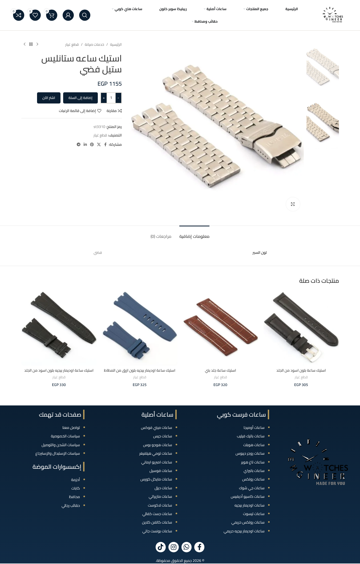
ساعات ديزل (163, 487)
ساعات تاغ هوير (253, 462)
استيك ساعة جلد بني (220, 370)
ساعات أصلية (157, 414)
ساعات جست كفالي (157, 513)
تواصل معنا (71, 427)
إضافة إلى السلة (80, 97)
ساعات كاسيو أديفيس (248, 496)
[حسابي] (68, 15)
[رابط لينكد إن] (85, 144)
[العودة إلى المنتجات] (31, 44)
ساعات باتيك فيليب (251, 436)
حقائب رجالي (71, 505)
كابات (75, 488)
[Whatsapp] (186, 547)
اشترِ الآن (48, 97)
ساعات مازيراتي (160, 496)
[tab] (194, 234)
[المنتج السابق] (37, 44)
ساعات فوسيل (160, 470)
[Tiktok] (161, 547)
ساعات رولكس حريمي (248, 522)
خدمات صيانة (94, 44)
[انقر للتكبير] (293, 204)
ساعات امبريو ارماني (156, 462)
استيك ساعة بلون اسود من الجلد (301, 370)
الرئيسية (116, 44)
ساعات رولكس (253, 479)
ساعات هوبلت (254, 444)
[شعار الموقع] (333, 14)
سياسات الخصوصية (65, 436)
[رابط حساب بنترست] (91, 144)
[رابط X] (98, 144)
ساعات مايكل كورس (156, 479)
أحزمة (75, 479)
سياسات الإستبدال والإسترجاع (57, 453)
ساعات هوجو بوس (157, 444)
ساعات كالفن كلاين (157, 522)
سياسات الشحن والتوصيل (61, 444)
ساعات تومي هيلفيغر (155, 453)
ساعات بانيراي (254, 470)
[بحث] (84, 15)
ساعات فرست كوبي (241, 414)
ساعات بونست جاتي (157, 531)
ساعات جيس (162, 436)
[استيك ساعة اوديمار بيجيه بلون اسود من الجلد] (59, 328)
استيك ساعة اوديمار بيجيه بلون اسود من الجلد (59, 370)
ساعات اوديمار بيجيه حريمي (244, 531)
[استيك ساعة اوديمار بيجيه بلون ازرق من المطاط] (139, 328)
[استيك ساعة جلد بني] (220, 328)
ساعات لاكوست (160, 505)
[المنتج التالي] (24, 44)
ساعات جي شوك (252, 487)
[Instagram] (173, 547)
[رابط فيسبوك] (105, 144)
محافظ (74, 496)
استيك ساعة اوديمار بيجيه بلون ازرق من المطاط (139, 370)
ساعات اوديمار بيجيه (249, 505)
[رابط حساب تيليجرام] (78, 144)
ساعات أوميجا (254, 427)
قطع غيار (72, 44)
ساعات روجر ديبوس (250, 453)
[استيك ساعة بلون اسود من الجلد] (301, 328)
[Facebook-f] (199, 547)
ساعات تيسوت (254, 513)
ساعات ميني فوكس (156, 427)
